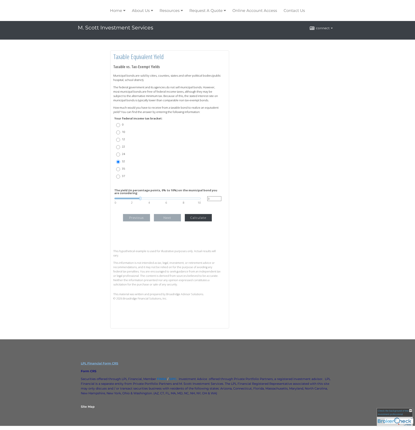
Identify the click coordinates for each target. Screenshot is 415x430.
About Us (141, 10)
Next (167, 218)
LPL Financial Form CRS (99, 363)
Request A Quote (206, 10)
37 (123, 176)
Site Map (88, 407)
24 (123, 154)
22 (123, 146)
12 (123, 139)
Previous (136, 218)
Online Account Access (254, 10)
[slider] (157, 198)
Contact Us (294, 10)
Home (116, 10)
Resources (170, 10)
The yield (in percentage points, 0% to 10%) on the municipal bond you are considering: (165, 192)
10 (123, 131)
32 (123, 161)
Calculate (198, 218)
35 (123, 168)
